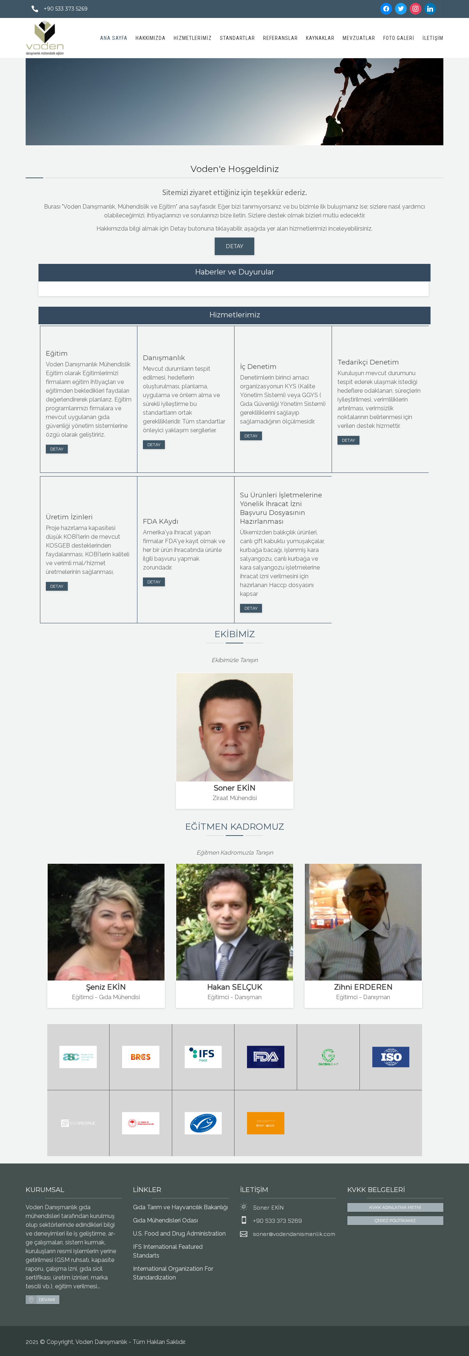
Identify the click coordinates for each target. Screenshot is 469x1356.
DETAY (234, 246)
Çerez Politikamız (395, 1220)
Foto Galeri (398, 38)
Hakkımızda (151, 38)
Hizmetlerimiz (193, 38)
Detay (56, 449)
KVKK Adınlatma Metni (395, 1207)
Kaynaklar (320, 38)
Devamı (47, 1299)
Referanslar (280, 38)
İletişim (432, 38)
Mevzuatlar (359, 38)
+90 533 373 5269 (66, 8)
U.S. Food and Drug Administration (179, 1233)
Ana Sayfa (114, 38)
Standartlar (237, 38)
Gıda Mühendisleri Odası (165, 1220)
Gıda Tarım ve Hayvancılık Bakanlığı (180, 1207)
